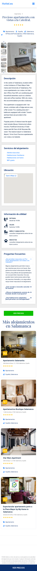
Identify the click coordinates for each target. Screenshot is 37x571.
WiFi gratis (11, 160)
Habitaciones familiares (15, 155)
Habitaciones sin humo (15, 158)
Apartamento (10, 31)
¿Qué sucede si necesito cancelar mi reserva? (18, 287)
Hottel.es (7, 3)
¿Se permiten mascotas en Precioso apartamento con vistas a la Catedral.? (17, 260)
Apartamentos (10, 419)
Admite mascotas (13, 153)
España (8, 374)
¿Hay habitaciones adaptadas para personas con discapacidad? (18, 298)
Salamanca (14, 374)
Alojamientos (17, 14)
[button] (33, 4)
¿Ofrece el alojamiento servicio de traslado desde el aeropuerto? (18, 293)
